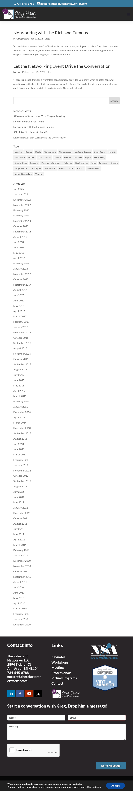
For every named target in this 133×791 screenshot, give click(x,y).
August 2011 (20, 523)
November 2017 (22, 273)
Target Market (21, 168)
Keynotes (58, 657)
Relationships (81, 163)
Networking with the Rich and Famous (50, 32)
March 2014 (19, 422)
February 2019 (21, 215)
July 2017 (18, 295)
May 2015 (18, 385)
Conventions (50, 152)
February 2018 (21, 263)
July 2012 (18, 491)
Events (112, 152)
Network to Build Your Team (28, 121)
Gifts (40, 157)
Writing (38, 174)
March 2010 (19, 608)
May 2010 (18, 597)
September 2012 (22, 481)
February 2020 (21, 210)
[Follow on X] (38, 693)
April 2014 (19, 417)
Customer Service (83, 152)
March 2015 (19, 396)
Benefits (18, 152)
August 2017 (20, 289)
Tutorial (80, 168)
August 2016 (20, 348)
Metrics (67, 157)
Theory (62, 168)
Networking (99, 157)
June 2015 (18, 380)
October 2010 (20, 571)
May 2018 (18, 252)
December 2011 (22, 512)
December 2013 (22, 427)
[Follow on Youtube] (29, 693)
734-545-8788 (18, 673)
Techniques (36, 168)
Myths (88, 157)
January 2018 (20, 268)
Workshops (59, 662)
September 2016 (22, 342)
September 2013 (22, 433)
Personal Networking (50, 163)
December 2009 (22, 624)
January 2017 (20, 327)
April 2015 (19, 390)
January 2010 (20, 619)
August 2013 (20, 438)
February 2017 (21, 321)
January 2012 (20, 507)
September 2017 (22, 284)
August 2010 (20, 581)
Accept (115, 785)
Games (31, 157)
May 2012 (18, 502)
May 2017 (18, 305)
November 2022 (22, 204)
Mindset (78, 157)
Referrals (68, 163)
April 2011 (19, 539)
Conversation (65, 152)
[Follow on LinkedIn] (11, 693)
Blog (47, 38)
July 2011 (18, 528)
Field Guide (20, 157)
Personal (34, 163)
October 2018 (20, 226)
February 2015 (21, 401)
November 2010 (22, 566)
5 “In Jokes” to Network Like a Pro (31, 132)
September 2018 (22, 231)
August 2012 (20, 486)
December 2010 (22, 560)
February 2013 (21, 459)
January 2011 (20, 555)
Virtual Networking (23, 174)
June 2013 (18, 449)
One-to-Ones (21, 163)
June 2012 (18, 497)
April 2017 (19, 311)
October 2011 (20, 518)
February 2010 (21, 613)
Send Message (111, 765)
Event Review (100, 152)
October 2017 (20, 279)
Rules (93, 163)
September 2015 (22, 364)
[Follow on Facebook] (20, 693)
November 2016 (22, 332)
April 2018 (19, 258)
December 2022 (22, 199)
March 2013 (19, 454)
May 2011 (18, 534)
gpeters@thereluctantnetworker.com (24, 679)
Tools (71, 168)
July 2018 (18, 242)
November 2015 (22, 353)
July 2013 (18, 443)
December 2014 (22, 412)
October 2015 (20, 358)
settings (96, 787)
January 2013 (20, 465)
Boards (28, 152)
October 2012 (20, 475)
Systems (114, 163)
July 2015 (18, 374)
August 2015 (20, 369)
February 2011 (21, 550)
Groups (57, 157)
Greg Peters (22, 38)
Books (38, 152)
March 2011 (19, 544)
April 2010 (19, 603)
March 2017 (19, 316)
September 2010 (22, 576)
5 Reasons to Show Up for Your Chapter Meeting (39, 116)
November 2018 (22, 220)
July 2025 (18, 188)
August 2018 (20, 236)
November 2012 (22, 470)
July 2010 (18, 587)
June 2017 (18, 300)
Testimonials (50, 168)
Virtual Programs (64, 678)
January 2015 (20, 406)
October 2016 (20, 337)
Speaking (103, 163)
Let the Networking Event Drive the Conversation (61, 66)
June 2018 (18, 247)
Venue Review (93, 168)
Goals (48, 157)
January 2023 (20, 194)
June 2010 (18, 592)
